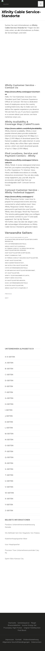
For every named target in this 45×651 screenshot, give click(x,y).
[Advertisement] (22, 58)
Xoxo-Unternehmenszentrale (16, 283)
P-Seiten (9, 451)
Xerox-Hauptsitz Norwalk (15, 246)
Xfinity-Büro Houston (13, 278)
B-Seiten (9, 368)
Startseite (12, 623)
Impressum (9, 639)
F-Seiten (9, 392)
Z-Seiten (9, 510)
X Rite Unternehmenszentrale (16, 268)
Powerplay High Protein (12, 628)
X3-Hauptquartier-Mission (15, 280)
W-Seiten (9, 493)
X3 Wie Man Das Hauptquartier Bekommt (20, 270)
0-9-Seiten (10, 357)
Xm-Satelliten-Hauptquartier (16, 265)
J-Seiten (9, 416)
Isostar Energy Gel (29, 625)
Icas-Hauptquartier (12, 544)
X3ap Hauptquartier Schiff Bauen (17, 253)
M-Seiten (9, 433)
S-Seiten (9, 469)
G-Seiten (9, 398)
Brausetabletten (14, 625)
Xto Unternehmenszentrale (15, 244)
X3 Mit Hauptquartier (13, 260)
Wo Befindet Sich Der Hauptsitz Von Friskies (22, 533)
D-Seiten (9, 380)
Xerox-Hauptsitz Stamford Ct (16, 288)
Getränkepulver (23, 623)
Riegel (33, 623)
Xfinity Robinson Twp (13, 255)
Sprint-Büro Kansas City (14, 558)
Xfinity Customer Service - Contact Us (20, 86)
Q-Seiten (9, 457)
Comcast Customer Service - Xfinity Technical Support (22, 191)
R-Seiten (9, 463)
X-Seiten (9, 499)
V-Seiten (9, 487)
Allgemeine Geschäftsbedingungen (16, 642)
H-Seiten (9, 404)
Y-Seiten (9, 504)
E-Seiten (9, 386)
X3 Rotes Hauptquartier (14, 285)
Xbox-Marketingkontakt (14, 263)
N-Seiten (9, 439)
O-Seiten (9, 445)
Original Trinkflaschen (32, 628)
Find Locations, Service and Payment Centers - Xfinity (21, 154)
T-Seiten (9, 475)
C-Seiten (9, 374)
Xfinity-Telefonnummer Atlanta (16, 237)
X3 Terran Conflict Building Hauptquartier (21, 258)
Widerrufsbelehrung (31, 639)
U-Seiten (9, 481)
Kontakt (18, 639)
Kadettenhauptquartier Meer (16, 538)
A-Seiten (9, 363)
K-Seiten (9, 422)
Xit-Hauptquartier (12, 273)
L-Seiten (9, 428)
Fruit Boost (22, 630)
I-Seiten (8, 410)
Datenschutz (36, 642)
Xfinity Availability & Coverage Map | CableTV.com (22, 123)
